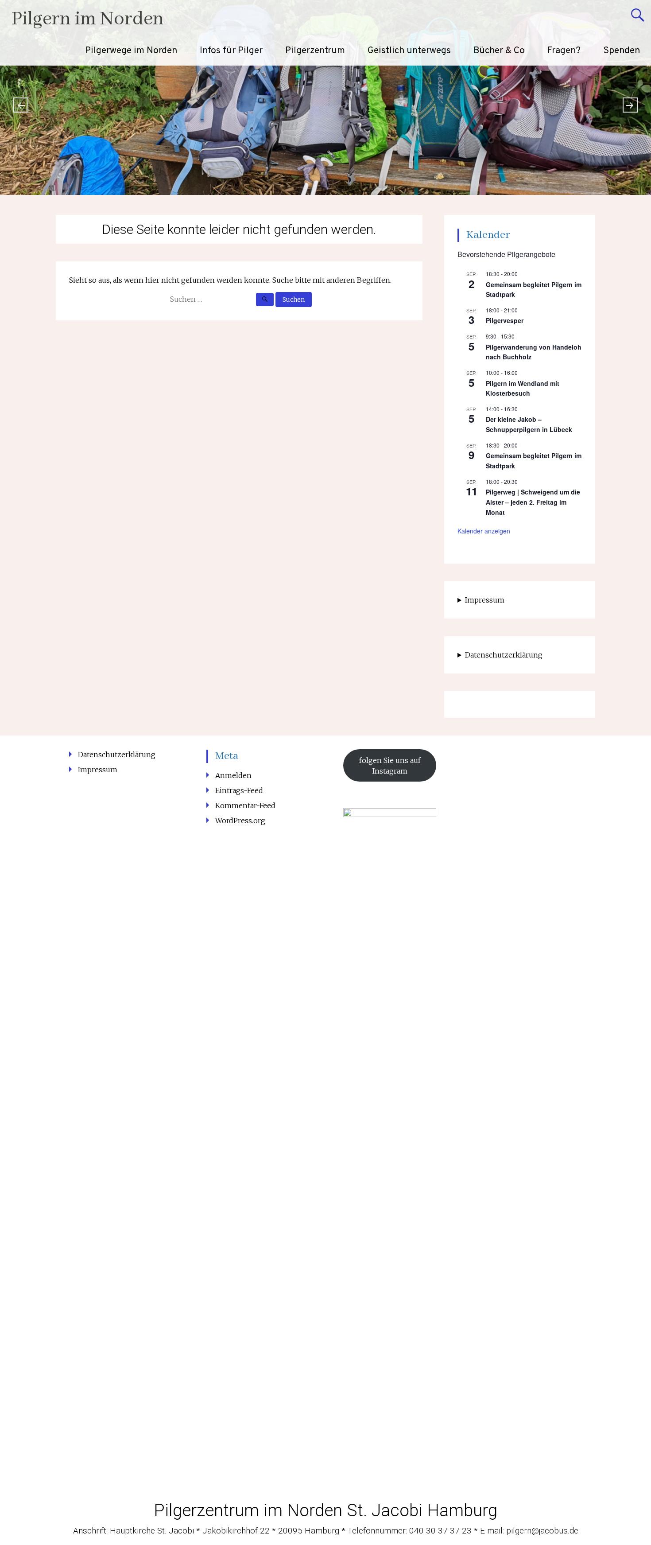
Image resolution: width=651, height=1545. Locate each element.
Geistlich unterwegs (409, 51)
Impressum (484, 599)
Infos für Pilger (231, 51)
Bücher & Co (499, 51)
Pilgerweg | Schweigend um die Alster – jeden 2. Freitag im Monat (533, 501)
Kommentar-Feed (245, 805)
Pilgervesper (504, 320)
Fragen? (564, 51)
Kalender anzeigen (483, 530)
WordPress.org (240, 820)
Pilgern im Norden (87, 19)
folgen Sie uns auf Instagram (390, 765)
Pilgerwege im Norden (131, 51)
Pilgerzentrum (315, 51)
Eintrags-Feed (239, 790)
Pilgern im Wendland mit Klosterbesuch (522, 388)
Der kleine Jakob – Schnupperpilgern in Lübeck (529, 424)
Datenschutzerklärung (503, 654)
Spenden (621, 51)
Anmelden (233, 775)
